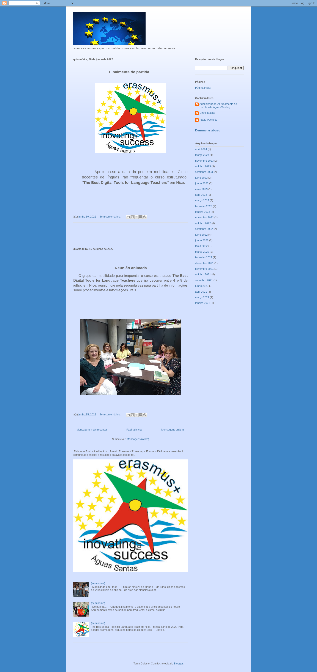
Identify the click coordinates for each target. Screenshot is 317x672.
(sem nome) (98, 583)
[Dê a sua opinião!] (132, 217)
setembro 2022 (204, 228)
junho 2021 (202, 285)
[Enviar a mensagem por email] (128, 217)
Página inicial (134, 429)
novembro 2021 (204, 268)
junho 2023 (202, 183)
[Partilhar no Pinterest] (145, 217)
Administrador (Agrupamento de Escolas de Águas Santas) (218, 106)
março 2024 (202, 154)
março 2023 (202, 200)
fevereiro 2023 (203, 206)
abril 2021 (201, 291)
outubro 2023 (203, 166)
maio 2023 (201, 189)
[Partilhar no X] (136, 217)
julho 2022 (201, 234)
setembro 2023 (204, 172)
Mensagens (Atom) (138, 439)
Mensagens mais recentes (92, 429)
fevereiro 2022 (203, 257)
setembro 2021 (204, 280)
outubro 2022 (203, 223)
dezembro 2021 (204, 263)
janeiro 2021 (202, 302)
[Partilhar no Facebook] (140, 217)
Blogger (178, 663)
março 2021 (202, 297)
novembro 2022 (204, 217)
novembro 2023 (204, 160)
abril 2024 (201, 149)
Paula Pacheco (208, 119)
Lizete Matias (207, 112)
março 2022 (202, 251)
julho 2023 (201, 177)
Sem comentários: (110, 216)
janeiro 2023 (202, 211)
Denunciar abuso (207, 130)
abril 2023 (201, 194)
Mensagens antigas (172, 429)
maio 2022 (201, 246)
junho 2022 (202, 240)
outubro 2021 (203, 274)
